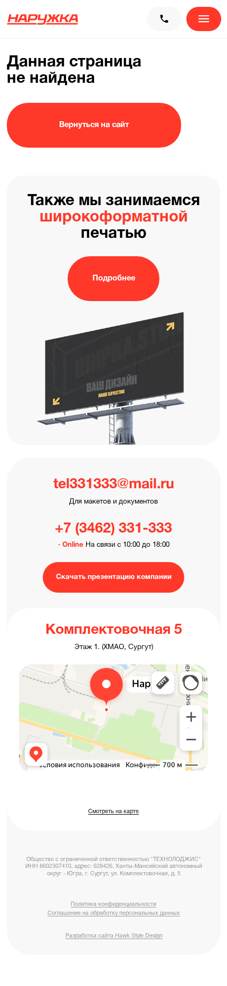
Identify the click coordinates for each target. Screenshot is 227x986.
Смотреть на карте (113, 811)
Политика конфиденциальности (113, 904)
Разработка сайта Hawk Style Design (114, 936)
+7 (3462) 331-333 (113, 529)
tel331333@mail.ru (113, 484)
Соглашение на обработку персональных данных (114, 913)
